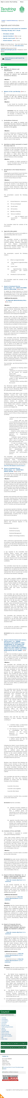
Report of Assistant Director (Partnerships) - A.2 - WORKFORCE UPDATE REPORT (14, 470)
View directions (19, 45)
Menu (22, 1)
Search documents (6, 1034)
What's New (4, 1039)
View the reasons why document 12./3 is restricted (14, 960)
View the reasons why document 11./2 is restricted (14, 898)
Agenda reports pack (12, 38)
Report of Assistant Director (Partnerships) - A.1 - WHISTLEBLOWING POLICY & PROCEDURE (15, 288)
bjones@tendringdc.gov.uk (8, 49)
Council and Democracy (7, 1014)
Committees (4, 1019)
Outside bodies (5, 1031)
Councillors (4, 1022)
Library (3, 1028)
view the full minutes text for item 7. (14, 465)
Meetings (3, 1030)
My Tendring (13, 1)
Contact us (5, 1056)
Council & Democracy (12, 20)
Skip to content (5, 1)
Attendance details (8, 33)
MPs (2, 1037)
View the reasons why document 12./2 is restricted (14, 955)
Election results (5, 1025)
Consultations (4, 1020)
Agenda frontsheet (12, 36)
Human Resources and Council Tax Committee (14, 58)
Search (12, 1051)
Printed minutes (11, 40)
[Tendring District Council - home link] (12, 12)
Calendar (3, 1017)
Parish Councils (5, 1033)
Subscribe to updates (6, 1036)
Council (3, 20)
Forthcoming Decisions (7, 1026)
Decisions (3, 1023)
